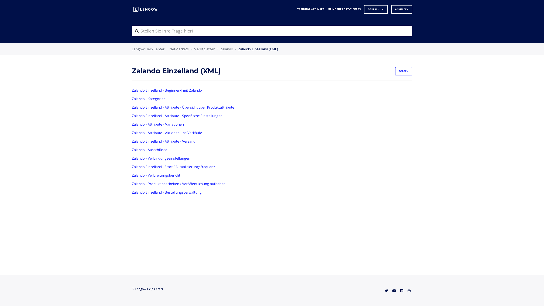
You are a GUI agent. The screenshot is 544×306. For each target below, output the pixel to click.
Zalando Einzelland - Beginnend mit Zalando (167, 90)
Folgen (403, 71)
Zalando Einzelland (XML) (258, 49)
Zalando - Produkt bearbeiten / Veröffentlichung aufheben (178, 183)
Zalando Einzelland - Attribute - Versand (163, 141)
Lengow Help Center (148, 49)
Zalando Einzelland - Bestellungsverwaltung (167, 192)
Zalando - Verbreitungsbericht (156, 175)
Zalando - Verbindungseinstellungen (161, 158)
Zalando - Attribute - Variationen (158, 124)
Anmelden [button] (401, 9)
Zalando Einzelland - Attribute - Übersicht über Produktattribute (183, 107)
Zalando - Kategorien (149, 98)
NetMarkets (179, 49)
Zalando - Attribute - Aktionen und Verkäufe (167, 132)
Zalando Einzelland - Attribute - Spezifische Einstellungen (177, 115)
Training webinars (310, 9)
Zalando (226, 49)
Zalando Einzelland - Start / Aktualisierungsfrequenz (173, 166)
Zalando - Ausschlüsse (149, 149)
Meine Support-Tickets (344, 9)
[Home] (145, 9)
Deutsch (374, 9)
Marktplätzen (204, 49)
